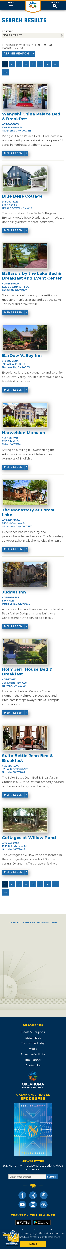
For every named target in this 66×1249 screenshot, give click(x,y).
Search (55, 3)
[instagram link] (33, 1204)
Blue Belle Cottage (22, 196)
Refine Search (16, 53)
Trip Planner (33, 1060)
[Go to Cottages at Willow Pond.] (25, 820)
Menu (11, 3)
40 (50, 45)
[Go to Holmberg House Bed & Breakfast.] (25, 651)
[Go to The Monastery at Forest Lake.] (25, 492)
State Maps (33, 1037)
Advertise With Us (33, 1054)
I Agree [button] (33, 1244)
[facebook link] (22, 1195)
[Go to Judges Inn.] (25, 574)
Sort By (7, 31)
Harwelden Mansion (23, 432)
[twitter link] (33, 1195)
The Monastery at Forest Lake (28, 512)
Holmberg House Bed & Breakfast (27, 672)
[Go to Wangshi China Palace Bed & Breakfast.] (25, 96)
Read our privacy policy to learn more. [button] (39, 1237)
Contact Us (33, 1065)
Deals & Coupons (33, 1032)
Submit (51, 1176)
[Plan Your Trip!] (11, 1238)
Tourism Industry (33, 1043)
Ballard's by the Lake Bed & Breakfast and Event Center (32, 276)
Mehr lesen (13, 153)
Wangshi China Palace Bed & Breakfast (31, 116)
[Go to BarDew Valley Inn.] (25, 338)
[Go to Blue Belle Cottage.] (25, 178)
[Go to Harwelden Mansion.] (25, 415)
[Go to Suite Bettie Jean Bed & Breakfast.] (25, 738)
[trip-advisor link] (44, 1204)
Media (33, 1049)
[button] (11, 5)
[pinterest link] (44, 1195)
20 (45, 45)
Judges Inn (14, 592)
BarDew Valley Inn (22, 355)
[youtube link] (22, 1204)
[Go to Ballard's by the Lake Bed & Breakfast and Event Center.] (25, 255)
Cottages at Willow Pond (29, 837)
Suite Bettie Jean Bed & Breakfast (27, 758)
